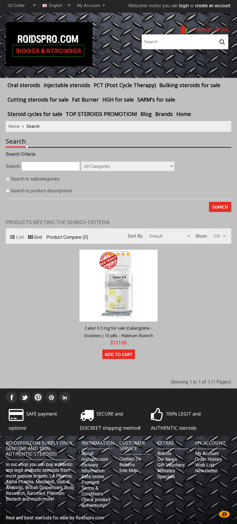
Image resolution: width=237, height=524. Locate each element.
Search (33, 126)
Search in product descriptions (41, 191)
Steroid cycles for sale (35, 113)
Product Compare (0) (67, 237)
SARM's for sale (156, 99)
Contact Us (130, 459)
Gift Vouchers (171, 465)
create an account (212, 5)
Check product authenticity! (96, 502)
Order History (208, 459)
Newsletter (206, 471)
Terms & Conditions (92, 491)
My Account (207, 453)
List (20, 237)
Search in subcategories (35, 179)
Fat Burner (85, 99)
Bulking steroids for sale (189, 85)
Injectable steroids (67, 85)
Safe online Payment (93, 479)
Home (183, 113)
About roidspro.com (95, 456)
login (184, 5)
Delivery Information (93, 468)
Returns (127, 464)
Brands (164, 113)
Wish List (204, 465)
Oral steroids (24, 85)
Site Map (128, 470)
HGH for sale (118, 99)
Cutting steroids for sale (38, 99)
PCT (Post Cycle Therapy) (125, 85)
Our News (167, 459)
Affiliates (166, 471)
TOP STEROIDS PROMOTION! (101, 113)
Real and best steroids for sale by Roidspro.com (55, 518)
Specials (166, 476)
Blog (146, 113)
